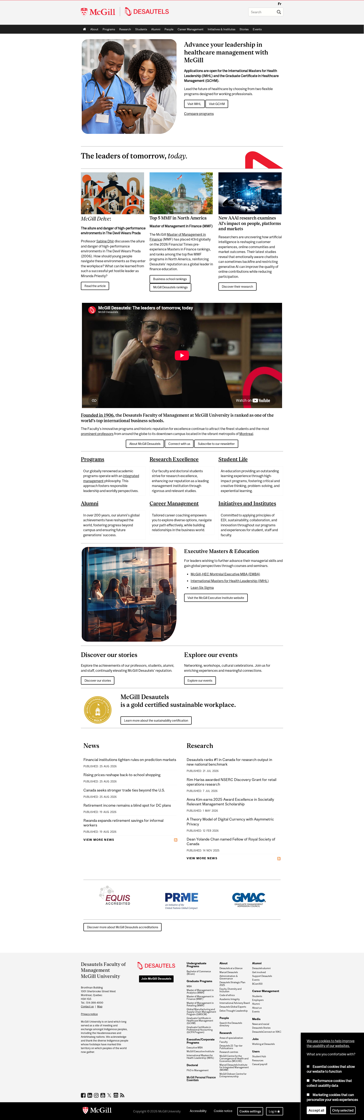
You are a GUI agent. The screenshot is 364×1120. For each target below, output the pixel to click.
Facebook (84, 1095)
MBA (189, 986)
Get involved (259, 972)
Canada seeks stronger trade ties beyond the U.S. (124, 790)
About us (257, 1008)
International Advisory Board (234, 1003)
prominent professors (97, 434)
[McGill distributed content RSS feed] (175, 839)
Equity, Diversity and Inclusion (230, 990)
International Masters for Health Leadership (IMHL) (230, 581)
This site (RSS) (123, 1095)
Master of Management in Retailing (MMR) (200, 1004)
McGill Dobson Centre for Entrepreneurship (232, 1075)
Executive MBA (195, 1047)
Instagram (97, 1095)
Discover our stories (97, 680)
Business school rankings (170, 279)
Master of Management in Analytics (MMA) (200, 991)
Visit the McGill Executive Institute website (215, 598)
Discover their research (237, 286)
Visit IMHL (194, 104)
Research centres (228, 1052)
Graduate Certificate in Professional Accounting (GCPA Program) (200, 1030)
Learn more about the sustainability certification (156, 720)
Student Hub (259, 1056)
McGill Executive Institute (200, 1051)
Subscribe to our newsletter (216, 444)
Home (84, 29)
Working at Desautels (263, 1044)
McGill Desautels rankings (170, 287)
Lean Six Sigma (202, 587)
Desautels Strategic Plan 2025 (232, 983)
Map (99, 1006)
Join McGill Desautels (156, 978)
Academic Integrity (229, 999)
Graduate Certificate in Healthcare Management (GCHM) (200, 1020)
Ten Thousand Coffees (116, 1095)
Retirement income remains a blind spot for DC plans (127, 805)
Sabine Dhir (105, 241)
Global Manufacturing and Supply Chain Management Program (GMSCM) (201, 1012)
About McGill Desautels (145, 444)
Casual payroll (259, 1064)
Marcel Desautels (228, 972)
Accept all (316, 1110)
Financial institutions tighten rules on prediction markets (129, 759)
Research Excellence (174, 459)
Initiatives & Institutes (220, 30)
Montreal (246, 434)
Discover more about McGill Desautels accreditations (122, 927)
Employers (258, 1000)
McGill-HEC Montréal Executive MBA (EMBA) (225, 574)
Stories (244, 29)
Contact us (87, 1006)
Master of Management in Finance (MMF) (200, 997)
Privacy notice (89, 1014)
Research (125, 29)
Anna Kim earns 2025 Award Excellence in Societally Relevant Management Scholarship (230, 801)
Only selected (343, 1110)
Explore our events (199, 680)
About (94, 29)
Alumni (155, 29)
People (169, 29)
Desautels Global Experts (232, 1007)
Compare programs (199, 114)
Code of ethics (227, 995)
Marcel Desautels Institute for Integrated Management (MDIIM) (234, 1067)
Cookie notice (223, 1111)
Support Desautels (262, 976)
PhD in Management (198, 1070)
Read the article (95, 286)
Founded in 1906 (97, 415)
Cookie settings (250, 1111)
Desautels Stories (261, 1028)
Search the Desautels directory (230, 1024)
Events (257, 29)
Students (141, 29)
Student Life (233, 459)
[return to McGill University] (97, 1111)
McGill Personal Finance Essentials (201, 1079)
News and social (260, 1024)
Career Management (190, 29)
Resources (257, 1060)
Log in (273, 1111)
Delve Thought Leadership (233, 1011)
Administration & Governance (228, 977)
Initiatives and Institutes (247, 503)
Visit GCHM (217, 104)
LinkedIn (90, 1095)
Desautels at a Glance (230, 968)
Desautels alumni (261, 968)
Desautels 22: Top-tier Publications (230, 1047)
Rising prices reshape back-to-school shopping (122, 775)
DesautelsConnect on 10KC (266, 1032)
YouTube (103, 1095)
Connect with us (179, 444)
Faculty (223, 1042)
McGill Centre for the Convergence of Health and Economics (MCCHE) (234, 1058)
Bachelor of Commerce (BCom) (199, 972)
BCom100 (257, 984)
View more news (98, 839)
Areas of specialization (231, 1038)
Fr (279, 4)
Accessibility (198, 1111)
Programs (107, 30)
